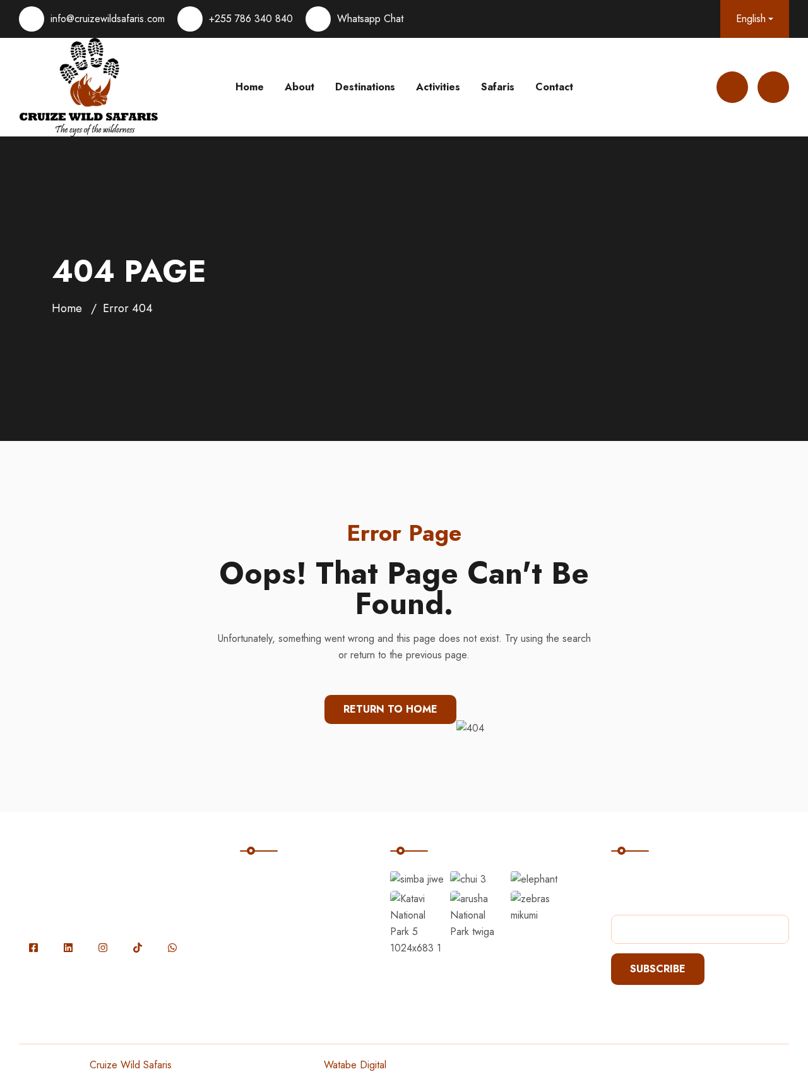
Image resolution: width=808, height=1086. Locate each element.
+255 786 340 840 (251, 18)
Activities (438, 87)
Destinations (365, 87)
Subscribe (658, 969)
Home (249, 87)
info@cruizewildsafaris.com (107, 18)
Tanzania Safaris (287, 930)
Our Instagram (435, 832)
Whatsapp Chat (370, 18)
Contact (554, 87)
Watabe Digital (355, 1065)
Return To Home (390, 709)
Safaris (497, 87)
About (299, 87)
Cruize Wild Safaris (131, 1065)
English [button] (751, 18)
